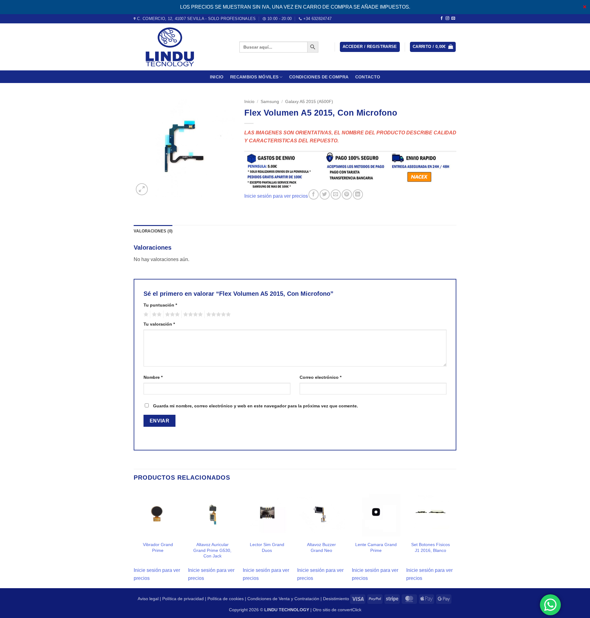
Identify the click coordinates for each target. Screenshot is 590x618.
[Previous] (134, 538)
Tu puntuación (160, 305)
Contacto (367, 76)
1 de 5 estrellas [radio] (145, 315)
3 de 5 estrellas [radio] (171, 315)
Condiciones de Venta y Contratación (283, 598)
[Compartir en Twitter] (325, 194)
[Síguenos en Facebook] (441, 18)
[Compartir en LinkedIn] (358, 194)
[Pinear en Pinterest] (347, 194)
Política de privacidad (183, 598)
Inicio (217, 76)
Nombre (153, 377)
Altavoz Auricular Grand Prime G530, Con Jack (212, 550)
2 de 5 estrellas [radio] (156, 315)
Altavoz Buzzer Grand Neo (321, 547)
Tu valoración (159, 324)
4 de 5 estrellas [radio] (192, 315)
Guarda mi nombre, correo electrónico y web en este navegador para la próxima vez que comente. (255, 405)
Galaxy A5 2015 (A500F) (309, 101)
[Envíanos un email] (453, 18)
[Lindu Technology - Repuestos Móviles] (182, 46)
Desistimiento (336, 598)
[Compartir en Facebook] (314, 194)
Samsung (270, 101)
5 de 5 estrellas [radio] (217, 315)
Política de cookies (225, 598)
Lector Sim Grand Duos (267, 547)
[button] (370, 47)
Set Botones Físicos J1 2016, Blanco (430, 547)
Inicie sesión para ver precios (276, 196)
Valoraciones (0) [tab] (153, 231)
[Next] (454, 538)
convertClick (349, 609)
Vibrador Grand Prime (158, 547)
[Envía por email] (336, 194)
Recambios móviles (254, 76)
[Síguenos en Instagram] (447, 18)
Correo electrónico (320, 377)
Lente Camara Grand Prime (376, 547)
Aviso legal (148, 598)
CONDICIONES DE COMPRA (318, 76)
